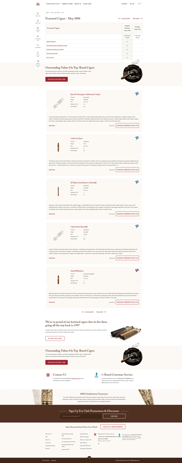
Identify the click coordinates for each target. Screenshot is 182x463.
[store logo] (38, 3)
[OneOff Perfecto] (58, 280)
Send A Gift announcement (113, 427)
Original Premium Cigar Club (127, 125)
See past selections (55, 338)
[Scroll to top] (89, 457)
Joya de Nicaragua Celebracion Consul (56, 45)
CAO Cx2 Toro (50, 57)
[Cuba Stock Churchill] (58, 236)
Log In (132, 4)
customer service (75, 378)
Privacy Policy (45, 460)
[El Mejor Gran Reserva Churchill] (58, 191)
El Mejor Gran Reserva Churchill (54, 49)
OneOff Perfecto (51, 41)
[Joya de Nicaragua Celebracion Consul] (58, 103)
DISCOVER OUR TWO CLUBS (56, 79)
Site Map (53, 460)
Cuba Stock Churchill (51, 53)
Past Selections (55, 12)
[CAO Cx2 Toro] (58, 147)
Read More (52, 125)
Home (47, 12)
